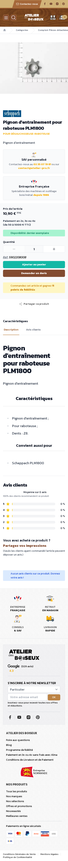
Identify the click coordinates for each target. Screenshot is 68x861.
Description (11, 330)
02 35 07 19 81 (42, 164)
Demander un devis (34, 273)
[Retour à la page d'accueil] (24, 655)
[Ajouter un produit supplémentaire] (54, 249)
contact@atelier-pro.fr (34, 168)
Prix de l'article (12, 209)
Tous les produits (16, 791)
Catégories (22, 30)
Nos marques (14, 796)
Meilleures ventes (16, 816)
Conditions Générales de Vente (19, 854)
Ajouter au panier (34, 264)
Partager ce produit (36, 304)
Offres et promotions (19, 806)
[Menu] (6, 18)
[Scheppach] (34, 114)
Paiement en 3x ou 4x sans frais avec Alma (31, 755)
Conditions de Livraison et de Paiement (29, 760)
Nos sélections (15, 801)
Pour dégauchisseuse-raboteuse (26, 134)
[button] (34, 304)
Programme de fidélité (19, 750)
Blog (9, 745)
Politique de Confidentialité (17, 857)
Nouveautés (13, 811)
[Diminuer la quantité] (14, 249)
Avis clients (33, 330)
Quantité (9, 242)
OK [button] (54, 697)
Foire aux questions (18, 740)
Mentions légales (49, 854)
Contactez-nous (29, 4)
